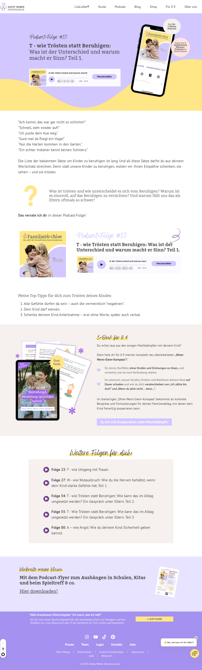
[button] (180, 47)
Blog (137, 7)
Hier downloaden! (39, 591)
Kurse (102, 7)
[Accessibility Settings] (3, 649)
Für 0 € (171, 7)
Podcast (120, 7)
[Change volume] (72, 81)
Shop (153, 7)
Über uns (191, 7)
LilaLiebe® (82, 7)
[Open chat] (194, 653)
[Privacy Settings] (3, 654)
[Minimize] (3, 643)
